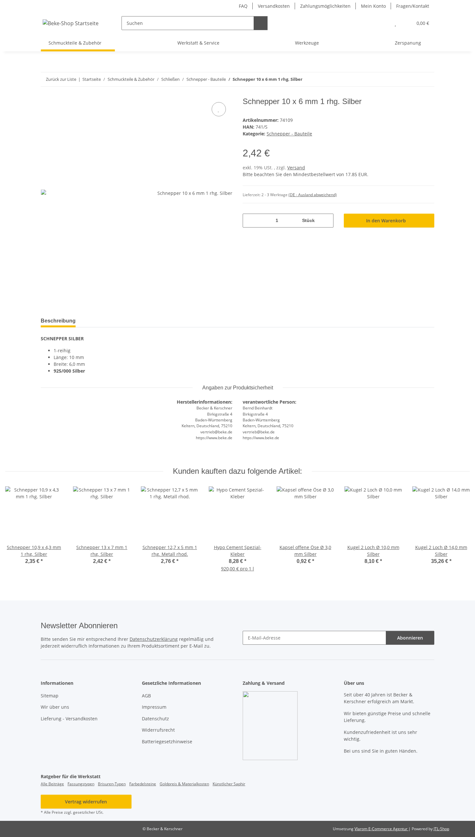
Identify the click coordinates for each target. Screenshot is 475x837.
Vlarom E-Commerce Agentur (381, 829)
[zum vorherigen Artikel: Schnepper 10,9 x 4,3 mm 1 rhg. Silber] (413, 79)
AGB (146, 696)
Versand (296, 167)
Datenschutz (155, 718)
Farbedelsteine (142, 784)
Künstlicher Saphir (229, 784)
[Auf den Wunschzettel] (219, 109)
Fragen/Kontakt (412, 6)
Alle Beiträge (52, 784)
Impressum (154, 707)
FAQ (243, 6)
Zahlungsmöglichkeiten (325, 6)
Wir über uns (55, 707)
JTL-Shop (441, 829)
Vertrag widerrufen (86, 802)
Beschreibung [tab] (58, 320)
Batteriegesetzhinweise (167, 741)
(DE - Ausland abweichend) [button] (313, 194)
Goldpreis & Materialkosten (184, 784)
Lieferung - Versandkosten (69, 718)
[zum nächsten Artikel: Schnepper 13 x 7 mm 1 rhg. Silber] (427, 79)
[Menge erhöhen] (326, 220)
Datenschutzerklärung (154, 639)
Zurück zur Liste (61, 79)
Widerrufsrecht (158, 730)
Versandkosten (274, 6)
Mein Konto (373, 6)
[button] (382, 23)
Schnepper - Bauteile (289, 134)
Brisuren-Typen (112, 784)
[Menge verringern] (250, 220)
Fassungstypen (81, 784)
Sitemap (49, 696)
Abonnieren (410, 638)
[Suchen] (261, 23)
